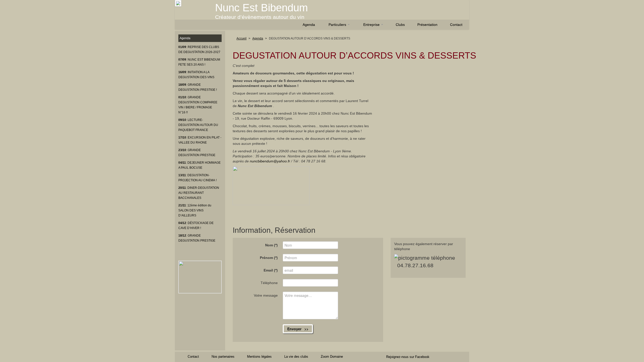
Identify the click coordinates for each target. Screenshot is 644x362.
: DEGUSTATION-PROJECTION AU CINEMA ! (197, 177)
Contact (456, 25)
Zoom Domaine (332, 356)
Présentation (427, 25)
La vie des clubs (296, 356)
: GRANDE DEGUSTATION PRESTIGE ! (197, 87)
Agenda (309, 25)
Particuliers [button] (338, 25)
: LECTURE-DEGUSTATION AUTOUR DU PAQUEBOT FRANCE (198, 125)
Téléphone (269, 283)
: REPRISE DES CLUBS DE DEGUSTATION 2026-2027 (199, 49)
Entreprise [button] (372, 25)
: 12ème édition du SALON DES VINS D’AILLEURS (194, 210)
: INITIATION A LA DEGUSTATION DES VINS (196, 74)
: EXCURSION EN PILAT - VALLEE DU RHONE (199, 140)
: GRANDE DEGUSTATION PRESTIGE (196, 152)
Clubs (400, 25)
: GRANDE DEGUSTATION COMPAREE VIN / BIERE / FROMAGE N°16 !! (197, 105)
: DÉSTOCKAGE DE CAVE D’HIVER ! (196, 225)
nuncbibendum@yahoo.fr (270, 161)
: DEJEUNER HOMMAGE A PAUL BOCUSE (199, 165)
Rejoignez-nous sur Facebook (407, 357)
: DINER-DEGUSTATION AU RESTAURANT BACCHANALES (198, 193)
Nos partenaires (223, 356)
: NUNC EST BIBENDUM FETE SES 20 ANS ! (199, 62)
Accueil (241, 38)
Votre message (266, 295)
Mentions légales (259, 356)
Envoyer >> (297, 328)
